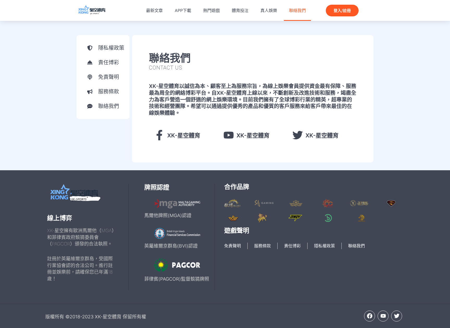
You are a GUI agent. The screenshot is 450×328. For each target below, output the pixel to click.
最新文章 (154, 10)
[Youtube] (383, 316)
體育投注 (240, 10)
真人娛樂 (268, 10)
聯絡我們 (297, 10)
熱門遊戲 (211, 10)
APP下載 (183, 10)
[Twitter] (396, 316)
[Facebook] (369, 316)
